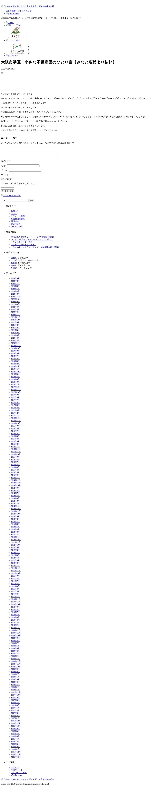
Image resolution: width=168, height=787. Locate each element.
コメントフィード (19, 773)
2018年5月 (15, 379)
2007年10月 (16, 695)
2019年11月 (16, 346)
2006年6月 (15, 736)
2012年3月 (15, 560)
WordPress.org (16, 775)
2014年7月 (15, 493)
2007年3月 (15, 713)
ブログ (14, 214)
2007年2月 (15, 716)
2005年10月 (16, 757)
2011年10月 (16, 573)
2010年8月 (15, 609)
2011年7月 (15, 581)
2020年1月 (15, 343)
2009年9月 (15, 638)
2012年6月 (15, 555)
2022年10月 (16, 299)
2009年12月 (16, 630)
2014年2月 (15, 503)
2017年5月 (15, 405)
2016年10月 (16, 423)
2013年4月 (15, 529)
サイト (4, 175)
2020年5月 (15, 335)
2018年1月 (15, 384)
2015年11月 (16, 452)
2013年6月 (15, 524)
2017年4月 (15, 408)
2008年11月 (16, 664)
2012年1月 (15, 566)
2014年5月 (15, 498)
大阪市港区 (16, 224)
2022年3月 (15, 309)
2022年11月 (16, 296)
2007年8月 (15, 700)
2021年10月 (16, 320)
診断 (13, 258)
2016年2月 (15, 444)
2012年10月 (16, 545)
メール (4, 170)
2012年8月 (15, 550)
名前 (3, 166)
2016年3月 (15, 441)
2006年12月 (16, 721)
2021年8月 (15, 325)
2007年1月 (15, 718)
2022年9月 (15, 302)
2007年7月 (15, 703)
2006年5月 (15, 739)
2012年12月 (16, 540)
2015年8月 (15, 459)
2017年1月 (15, 415)
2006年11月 (16, 723)
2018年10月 (16, 371)
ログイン (15, 767)
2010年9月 (15, 607)
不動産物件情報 (18, 219)
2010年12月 (16, 599)
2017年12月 (16, 387)
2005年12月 (16, 752)
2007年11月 (16, 692)
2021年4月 (15, 330)
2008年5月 (15, 679)
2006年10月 (16, 726)
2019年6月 (15, 359)
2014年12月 (16, 480)
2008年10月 (16, 666)
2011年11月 (16, 571)
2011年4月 (15, 589)
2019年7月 (15, 356)
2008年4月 (15, 682)
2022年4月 (15, 307)
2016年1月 (15, 446)
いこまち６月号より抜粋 (21, 242)
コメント (5, 161)
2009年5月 (15, 648)
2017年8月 (15, 397)
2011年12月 (16, 568)
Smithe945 (32, 260)
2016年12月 (16, 418)
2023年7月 (15, 283)
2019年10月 (16, 348)
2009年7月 (15, 643)
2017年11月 (16, 390)
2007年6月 (15, 705)
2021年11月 (16, 317)
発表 (13, 263)
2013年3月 (15, 532)
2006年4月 (15, 741)
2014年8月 (15, 490)
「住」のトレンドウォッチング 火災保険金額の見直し (35, 247)
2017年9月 (15, 395)
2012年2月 (15, 563)
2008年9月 (15, 669)
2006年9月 (15, 728)
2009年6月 (15, 646)
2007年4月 (15, 710)
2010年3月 (15, 622)
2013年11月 (16, 511)
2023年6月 (15, 286)
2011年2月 (15, 594)
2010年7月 (15, 612)
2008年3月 (15, 685)
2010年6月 (15, 615)
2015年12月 (16, 449)
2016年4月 (15, 439)
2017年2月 (15, 413)
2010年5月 (15, 617)
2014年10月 (16, 485)
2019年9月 (15, 351)
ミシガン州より (18, 260)
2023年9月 (15, 278)
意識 (13, 268)
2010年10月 (16, 604)
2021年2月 (15, 333)
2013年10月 (16, 514)
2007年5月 (15, 708)
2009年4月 (15, 651)
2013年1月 (15, 537)
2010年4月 (15, 620)
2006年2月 (15, 747)
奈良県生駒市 (17, 226)
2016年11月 (16, 421)
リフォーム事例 (18, 216)
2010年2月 (15, 625)
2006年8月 (15, 731)
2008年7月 (15, 674)
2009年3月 (15, 653)
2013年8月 (15, 519)
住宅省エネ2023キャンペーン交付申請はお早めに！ (33, 237)
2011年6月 (15, 584)
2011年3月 (15, 591)
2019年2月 (15, 366)
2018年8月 (15, 374)
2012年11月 (16, 542)
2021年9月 (15, 322)
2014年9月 (15, 488)
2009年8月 (15, 641)
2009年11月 (16, 633)
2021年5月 (15, 327)
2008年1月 (15, 690)
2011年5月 (15, 586)
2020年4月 (15, 338)
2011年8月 (15, 578)
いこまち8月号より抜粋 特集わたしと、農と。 (32, 239)
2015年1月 (15, 478)
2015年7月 (15, 462)
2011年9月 (15, 576)
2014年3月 (15, 501)
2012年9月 (15, 547)
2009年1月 (15, 659)
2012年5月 (15, 558)
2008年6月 (15, 677)
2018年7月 (15, 377)
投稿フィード (17, 770)
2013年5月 (15, 527)
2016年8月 (15, 428)
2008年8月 (15, 672)
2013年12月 (16, 509)
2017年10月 (16, 392)
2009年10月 (16, 635)
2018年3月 (15, 382)
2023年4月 (15, 291)
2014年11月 (16, 483)
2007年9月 (15, 697)
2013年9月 (15, 516)
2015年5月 (15, 467)
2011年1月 (15, 597)
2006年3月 (15, 744)
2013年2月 (15, 534)
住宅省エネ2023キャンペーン (23, 245)
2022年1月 (15, 315)
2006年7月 (15, 734)
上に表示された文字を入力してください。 (19, 183)
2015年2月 (15, 475)
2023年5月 (15, 289)
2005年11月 (16, 754)
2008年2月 (15, 687)
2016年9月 (15, 426)
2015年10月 (16, 454)
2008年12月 (16, 661)
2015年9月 (15, 457)
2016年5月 (15, 436)
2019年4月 (15, 361)
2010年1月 (15, 628)
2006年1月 (15, 749)
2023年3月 (15, 294)
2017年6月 (15, 403)
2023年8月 (15, 281)
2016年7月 (15, 431)
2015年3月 (15, 472)
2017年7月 (15, 400)
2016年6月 (15, 434)
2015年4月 (15, 470)
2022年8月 (15, 304)
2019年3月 (15, 364)
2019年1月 (15, 369)
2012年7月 (15, 553)
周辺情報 (15, 221)
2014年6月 (15, 496)
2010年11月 (16, 602)
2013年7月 (15, 522)
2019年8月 (15, 353)
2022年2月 (15, 312)
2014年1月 (15, 506)
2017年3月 (15, 410)
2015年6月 (15, 465)
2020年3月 (15, 340)
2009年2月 (15, 656)
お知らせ (15, 211)
